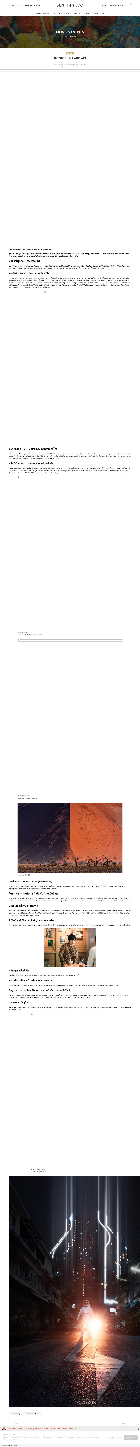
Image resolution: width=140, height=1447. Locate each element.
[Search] (126, 5)
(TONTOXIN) (16, 1414)
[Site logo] (70, 5)
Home (66, 36)
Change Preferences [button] (114, 1438)
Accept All (131, 1438)
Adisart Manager (69, 65)
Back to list (70, 1425)
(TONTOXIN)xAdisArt (32, 1414)
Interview (73, 36)
